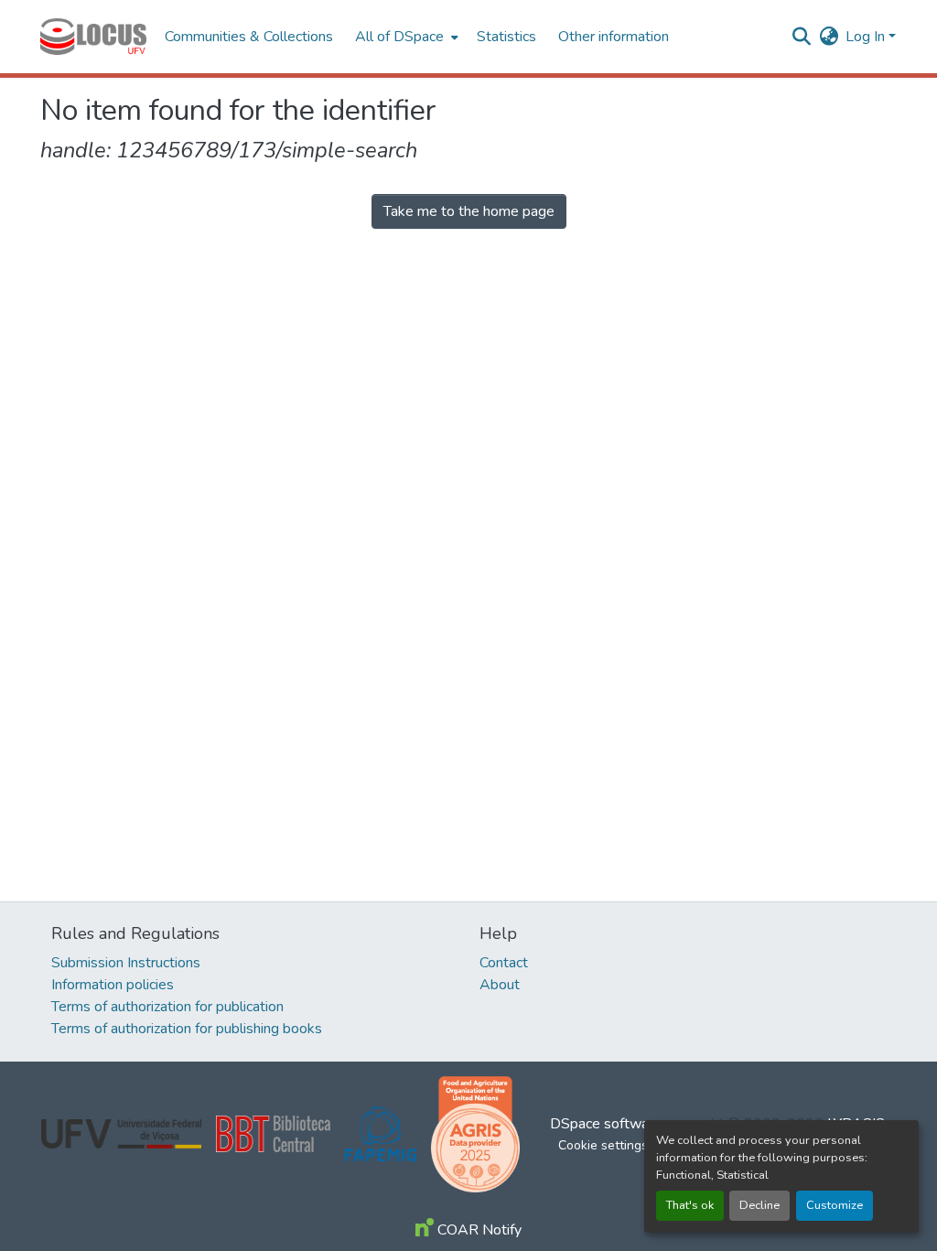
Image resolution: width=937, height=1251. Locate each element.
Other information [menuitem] (613, 37)
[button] (93, 36)
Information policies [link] (112, 985)
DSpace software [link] (606, 1124)
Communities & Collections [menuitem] (249, 37)
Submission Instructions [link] (125, 963)
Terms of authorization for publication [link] (167, 1007)
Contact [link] (503, 963)
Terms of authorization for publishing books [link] (186, 1029)
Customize (834, 1205)
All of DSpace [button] (399, 37)
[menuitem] (404, 36)
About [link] (499, 985)
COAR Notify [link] (478, 1230)
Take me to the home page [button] (469, 211)
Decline (759, 1205)
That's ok (690, 1205)
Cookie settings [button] (603, 1145)
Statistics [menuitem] (506, 37)
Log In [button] (867, 37)
